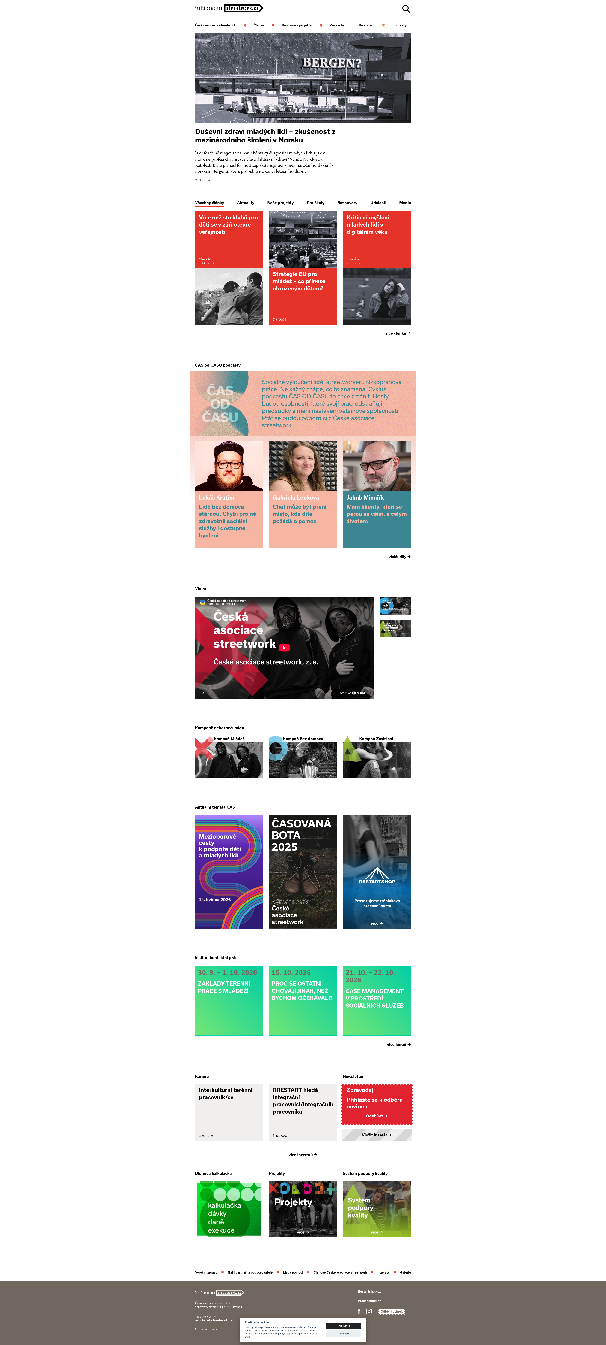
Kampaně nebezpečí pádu (219, 728)
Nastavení (344, 1333)
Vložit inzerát (377, 1135)
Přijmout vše (344, 1325)
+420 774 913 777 (205, 1316)
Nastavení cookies (206, 1329)
